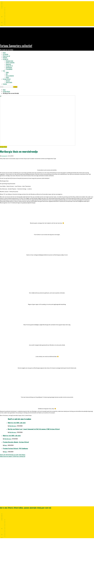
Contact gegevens (10, 62)
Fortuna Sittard (7, 79)
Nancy (5, 445)
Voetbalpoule (9, 67)
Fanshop (5, 84)
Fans (4, 71)
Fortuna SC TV (9, 66)
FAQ (7, 74)
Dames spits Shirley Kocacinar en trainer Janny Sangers (12, 455)
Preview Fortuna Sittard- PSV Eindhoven (15, 448)
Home (4, 53)
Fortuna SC (5, 59)
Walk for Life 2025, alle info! (12, 436)
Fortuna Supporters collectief (16, 45)
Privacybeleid (9, 69)
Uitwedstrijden (9, 61)
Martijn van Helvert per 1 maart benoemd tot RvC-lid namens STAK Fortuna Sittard (34, 429)
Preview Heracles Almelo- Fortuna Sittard (16, 442)
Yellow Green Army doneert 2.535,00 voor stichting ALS (12, 456)
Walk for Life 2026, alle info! (17, 423)
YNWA (7, 72)
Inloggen (5, 57)
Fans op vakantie (10, 76)
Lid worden (5, 54)
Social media (9, 82)
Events (7, 77)
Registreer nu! (6, 56)
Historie (8, 81)
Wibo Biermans (12, 426)
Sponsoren (8, 64)
